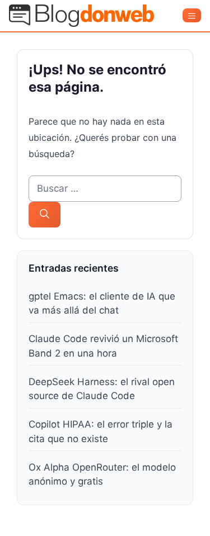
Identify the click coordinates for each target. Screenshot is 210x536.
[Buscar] (44, 214)
